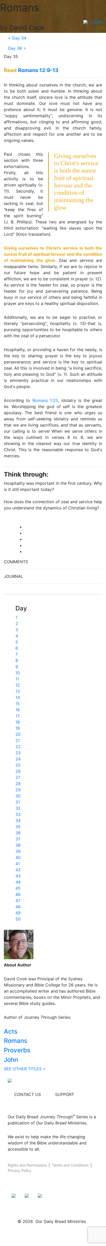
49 (18, 912)
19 (17, 728)
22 (18, 746)
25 (18, 765)
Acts (10, 1031)
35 (18, 826)
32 (18, 808)
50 (18, 919)
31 (17, 802)
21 (17, 740)
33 (18, 814)
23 (18, 752)
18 (17, 722)
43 (18, 875)
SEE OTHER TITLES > (25, 1068)
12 (17, 685)
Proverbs (17, 1050)
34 (18, 820)
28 (18, 783)
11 (17, 678)
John (11, 1059)
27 (17, 777)
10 (17, 672)
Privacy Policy (19, 1170)
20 (18, 734)
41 (17, 863)
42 (18, 869)
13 (17, 691)
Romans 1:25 (45, 400)
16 (17, 709)
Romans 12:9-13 (38, 70)
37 (17, 839)
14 (17, 697)
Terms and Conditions (70, 1165)
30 (18, 795)
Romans (15, 1040)
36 (18, 832)
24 (18, 759)
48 (18, 906)
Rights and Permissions (27, 1165)
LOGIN (95, 22)
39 (18, 851)
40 (18, 857)
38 (18, 845)
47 (17, 900)
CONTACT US (27, 1094)
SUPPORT (64, 1094)
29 (18, 789)
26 (18, 771)
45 (18, 888)
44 (18, 882)
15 (17, 703)
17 (17, 715)
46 (18, 894)
